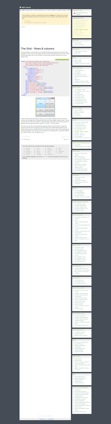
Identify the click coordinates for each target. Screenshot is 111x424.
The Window (78, 73)
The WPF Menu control (80, 204)
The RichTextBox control (81, 237)
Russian (38, 153)
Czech (38, 148)
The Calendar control (80, 258)
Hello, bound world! (79, 156)
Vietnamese (50, 154)
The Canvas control (79, 21)
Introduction (78, 144)
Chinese (28, 148)
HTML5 (53, 10)
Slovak (49, 153)
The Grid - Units (78, 31)
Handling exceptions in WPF (81, 81)
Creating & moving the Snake (82, 393)
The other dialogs (79, 195)
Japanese (28, 151)
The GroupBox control (80, 256)
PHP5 (69, 10)
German (28, 149)
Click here (45, 156)
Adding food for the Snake (81, 397)
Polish (48, 151)
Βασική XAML (78, 61)
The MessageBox (79, 190)
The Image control (79, 103)
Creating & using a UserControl (82, 146)
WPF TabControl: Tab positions (82, 270)
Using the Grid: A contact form (81, 35)
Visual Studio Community (81, 51)
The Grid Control (78, 28)
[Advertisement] (45, 37)
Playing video (78, 360)
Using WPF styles (79, 344)
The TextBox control (80, 95)
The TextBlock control (80, 89)
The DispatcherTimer (80, 376)
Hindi (38, 149)
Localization (51, 419)
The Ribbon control (79, 210)
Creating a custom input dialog (82, 197)
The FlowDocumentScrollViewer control (81, 222)
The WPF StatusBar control (81, 208)
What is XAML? (78, 60)
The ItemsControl (79, 280)
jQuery (64, 10)
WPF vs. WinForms (79, 44)
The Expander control (80, 261)
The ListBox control (79, 281)
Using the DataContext (80, 158)
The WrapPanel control (79, 23)
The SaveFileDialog (79, 193)
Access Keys (78, 115)
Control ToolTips (79, 110)
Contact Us (42, 419)
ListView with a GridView (81, 298)
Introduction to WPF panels (80, 20)
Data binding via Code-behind (82, 159)
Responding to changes (80, 164)
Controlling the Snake (80, 399)
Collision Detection (79, 400)
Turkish (27, 154)
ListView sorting (79, 304)
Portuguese (61, 151)
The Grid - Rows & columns (81, 29)
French (59, 148)
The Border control (79, 247)
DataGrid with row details (81, 335)
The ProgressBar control (81, 250)
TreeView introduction (80, 316)
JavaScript (59, 10)
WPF (23, 10)
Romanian (28, 153)
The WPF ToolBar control (81, 207)
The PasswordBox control (81, 102)
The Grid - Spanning (79, 32)
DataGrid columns (79, 333)
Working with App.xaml (80, 75)
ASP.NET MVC (29, 10)
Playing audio (78, 358)
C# (46, 10)
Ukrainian (39, 154)
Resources (77, 79)
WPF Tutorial (26, 7)
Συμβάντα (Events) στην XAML (82, 63)
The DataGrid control (80, 332)
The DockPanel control (79, 26)
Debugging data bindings (81, 170)
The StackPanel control (79, 25)
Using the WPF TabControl (81, 268)
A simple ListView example (81, 293)
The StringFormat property (81, 169)
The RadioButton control (81, 100)
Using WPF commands (80, 180)
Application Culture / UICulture (82, 82)
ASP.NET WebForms (39, 10)
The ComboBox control (80, 283)
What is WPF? (78, 42)
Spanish (60, 153)
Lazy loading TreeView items (82, 325)
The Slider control (79, 249)
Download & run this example (62, 59)
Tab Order (77, 113)
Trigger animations (79, 351)
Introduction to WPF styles (81, 342)
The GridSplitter (78, 34)
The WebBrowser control (81, 252)
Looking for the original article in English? (36, 22)
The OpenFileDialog (79, 192)
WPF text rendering (79, 112)
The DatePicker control (80, 259)
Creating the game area (80, 391)
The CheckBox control (80, 99)
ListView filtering (79, 308)
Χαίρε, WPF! (77, 53)
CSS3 (49, 10)
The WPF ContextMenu (80, 205)
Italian (59, 149)
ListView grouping (79, 302)
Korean (38, 151)
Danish (49, 148)
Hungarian (49, 149)
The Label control (79, 94)
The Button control (79, 97)
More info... (28, 21)
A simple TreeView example (81, 317)
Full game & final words (80, 411)
